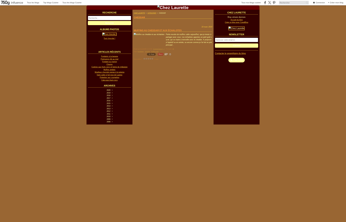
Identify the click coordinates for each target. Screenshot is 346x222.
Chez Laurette (139, 13)
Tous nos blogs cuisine (251, 2)
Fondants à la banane (109, 56)
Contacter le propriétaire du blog (230, 53)
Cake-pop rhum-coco (109, 80)
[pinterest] (274, 2)
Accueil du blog (237, 20)
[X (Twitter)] (269, 2)
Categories (151, 13)
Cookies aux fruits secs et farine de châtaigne (109, 67)
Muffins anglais (109, 70)
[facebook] (265, 2)
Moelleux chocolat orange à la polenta (109, 72)
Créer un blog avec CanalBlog (236, 22)
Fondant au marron (109, 62)
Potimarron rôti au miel (109, 59)
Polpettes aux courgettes (109, 77)
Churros (110, 64)
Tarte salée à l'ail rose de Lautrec (109, 75)
